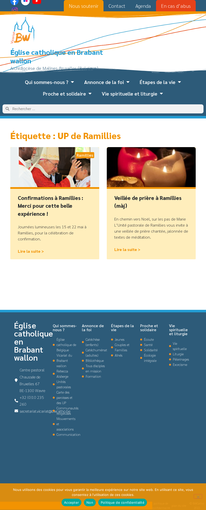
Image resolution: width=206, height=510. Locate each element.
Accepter (71, 502)
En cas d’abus (176, 6)
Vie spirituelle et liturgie (129, 93)
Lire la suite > (31, 251)
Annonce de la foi (104, 82)
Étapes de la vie (157, 82)
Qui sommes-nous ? (46, 82)
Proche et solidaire (64, 93)
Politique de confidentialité (122, 502)
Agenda (143, 6)
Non (89, 502)
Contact (117, 6)
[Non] (198, 496)
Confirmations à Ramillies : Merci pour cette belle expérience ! (50, 205)
